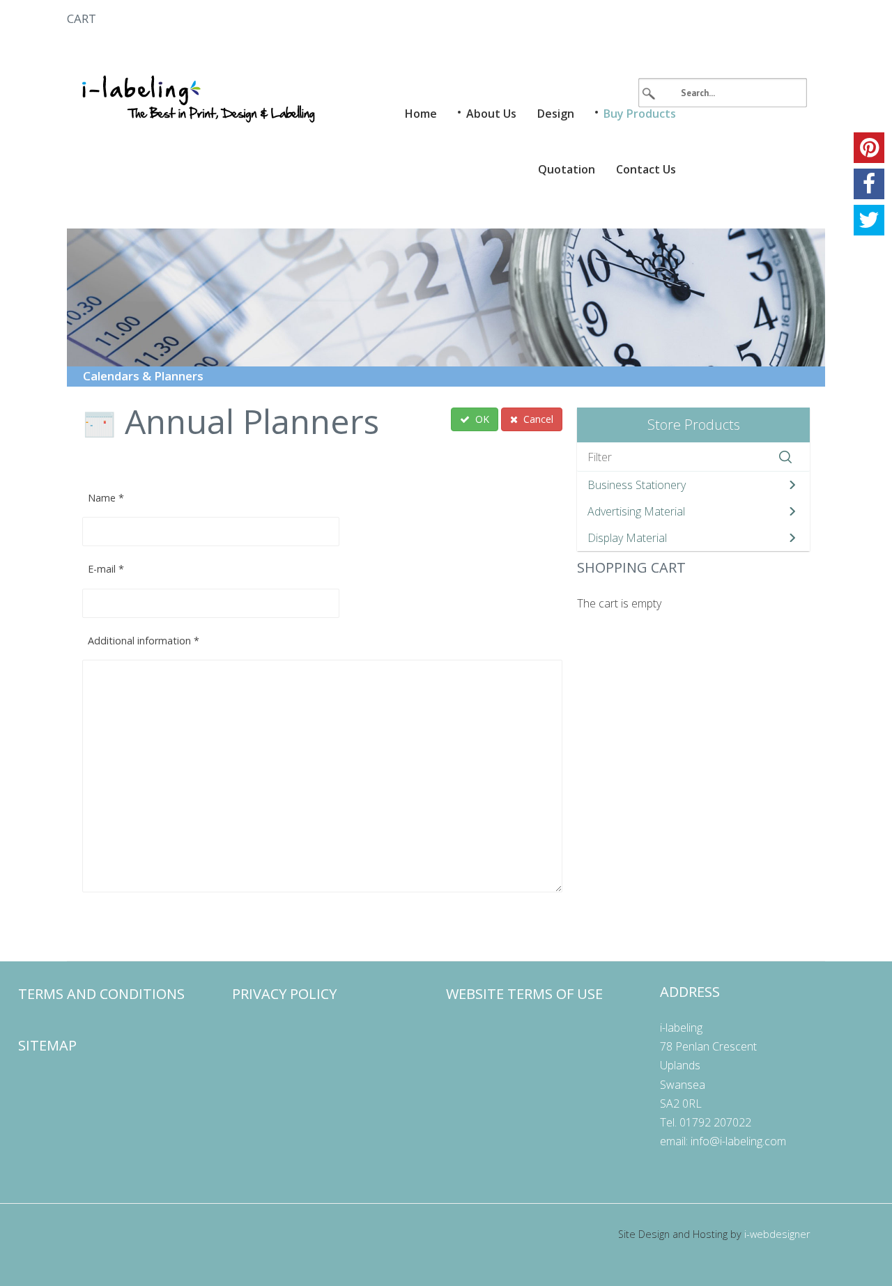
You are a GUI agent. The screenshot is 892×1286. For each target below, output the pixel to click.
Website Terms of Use (524, 993)
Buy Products (639, 113)
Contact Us (646, 169)
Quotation (566, 169)
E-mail (106, 568)
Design (555, 113)
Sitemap (47, 1045)
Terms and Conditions (101, 993)
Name (106, 497)
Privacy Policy (284, 993)
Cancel (537, 419)
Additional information (143, 640)
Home (421, 113)
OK (480, 419)
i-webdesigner (777, 1234)
